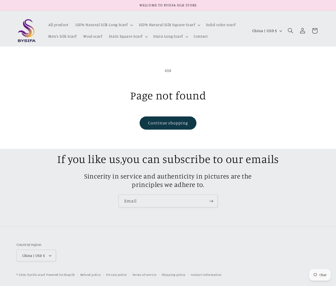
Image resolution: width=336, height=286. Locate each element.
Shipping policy (173, 275)
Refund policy (90, 275)
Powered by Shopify (60, 275)
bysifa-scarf (36, 275)
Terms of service (144, 275)
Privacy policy (116, 275)
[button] (103, 25)
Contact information (206, 275)
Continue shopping (168, 122)
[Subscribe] (211, 201)
